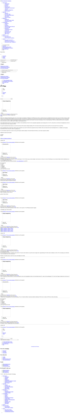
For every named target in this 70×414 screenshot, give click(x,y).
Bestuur (6, 5)
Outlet (6, 24)
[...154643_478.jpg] (6, 228)
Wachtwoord (13, 61)
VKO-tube (7, 33)
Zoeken (4, 57)
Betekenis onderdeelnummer (8, 29)
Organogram (7, 6)
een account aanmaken (4, 68)
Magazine (5, 18)
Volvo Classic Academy (9, 37)
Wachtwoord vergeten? (9, 41)
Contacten (4, 351)
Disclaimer (4, 350)
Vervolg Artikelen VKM (9, 20)
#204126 (8, 157)
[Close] (0, 54)
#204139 (8, 274)
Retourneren (7, 32)
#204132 (8, 190)
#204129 (8, 178)
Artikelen (7, 4)
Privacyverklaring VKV (7, 358)
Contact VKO (7, 27)
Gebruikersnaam (13, 59)
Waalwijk (6, 25)
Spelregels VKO (8, 31)
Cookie (4, 356)
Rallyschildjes (7, 17)
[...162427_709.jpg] (6, 230)
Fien (16, 158)
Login (4, 39)
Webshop (6, 23)
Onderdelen (5, 22)
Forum (4, 34)
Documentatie (6, 35)
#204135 (8, 249)
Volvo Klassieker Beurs (9, 15)
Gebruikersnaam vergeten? (10, 42)
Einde (4, 93)
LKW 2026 (7, 16)
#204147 (8, 321)
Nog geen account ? (9, 40)
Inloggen (2, 64)
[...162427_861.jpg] (6, 231)
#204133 (8, 205)
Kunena (37, 346)
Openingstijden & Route (10, 26)
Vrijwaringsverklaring (6, 359)
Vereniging (5, 2)
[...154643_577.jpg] (6, 229)
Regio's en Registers (9, 10)
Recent (4, 56)
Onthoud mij (4, 62)
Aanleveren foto (8, 21)
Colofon (4, 357)
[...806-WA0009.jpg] (5, 138)
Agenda (4, 12)
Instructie (7, 30)
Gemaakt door (33, 346)
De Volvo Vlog (7, 14)
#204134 (8, 226)
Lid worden (7, 3)
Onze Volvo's (7, 11)
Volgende (4, 92)
